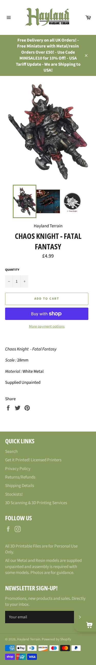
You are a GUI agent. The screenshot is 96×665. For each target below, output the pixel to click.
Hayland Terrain (28, 639)
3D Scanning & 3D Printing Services (36, 503)
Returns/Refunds (20, 477)
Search (11, 451)
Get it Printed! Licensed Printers (33, 460)
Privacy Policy (17, 469)
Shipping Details (19, 486)
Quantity (12, 270)
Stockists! (14, 494)
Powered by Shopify (56, 639)
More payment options (47, 326)
